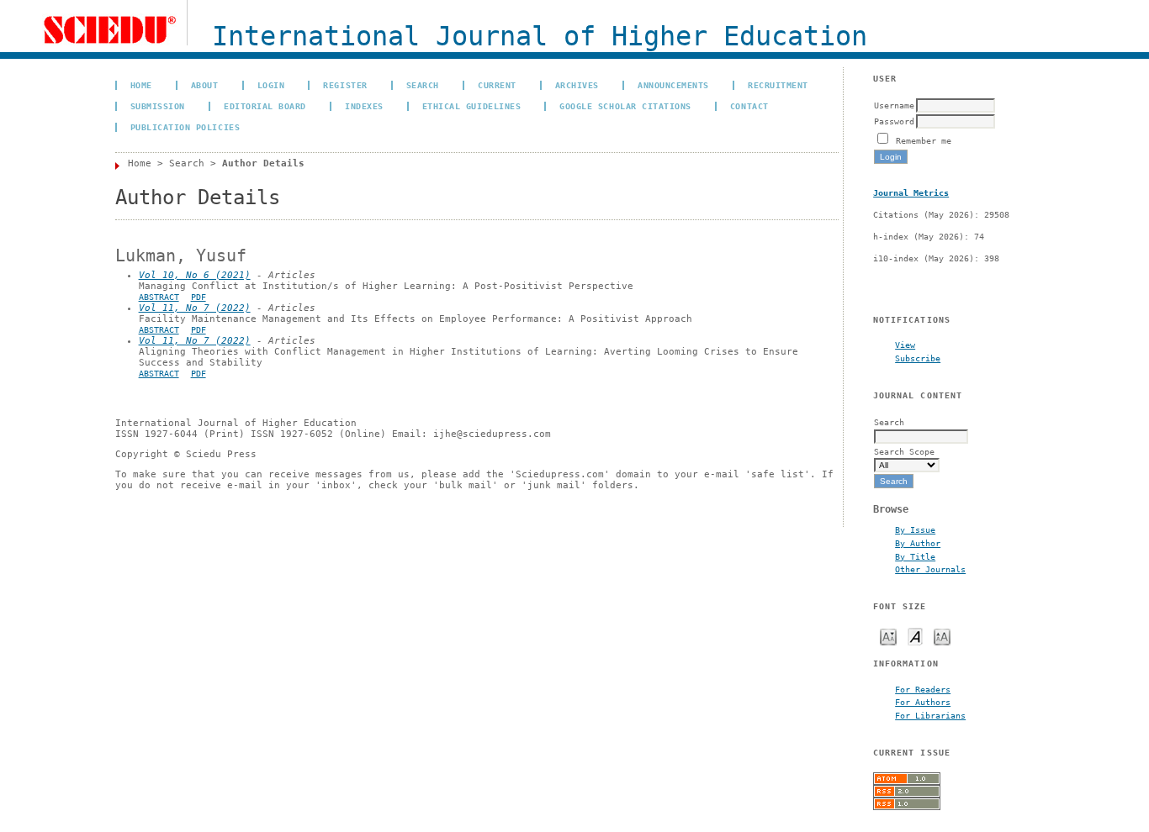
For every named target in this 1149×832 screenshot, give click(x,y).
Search (422, 85)
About (205, 85)
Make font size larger (942, 635)
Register (345, 85)
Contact (749, 106)
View (905, 345)
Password (894, 121)
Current (497, 85)
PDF (198, 297)
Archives (577, 85)
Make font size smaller (888, 635)
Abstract (159, 297)
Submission (157, 106)
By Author (917, 543)
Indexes (364, 106)
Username (894, 105)
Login (271, 85)
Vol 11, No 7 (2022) (195, 308)
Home (141, 85)
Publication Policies (185, 127)
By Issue (915, 529)
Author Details (263, 163)
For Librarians (930, 715)
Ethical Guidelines (471, 106)
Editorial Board (265, 106)
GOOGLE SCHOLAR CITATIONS (625, 106)
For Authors (922, 702)
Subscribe (917, 358)
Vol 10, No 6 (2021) (195, 275)
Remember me (923, 140)
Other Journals (930, 569)
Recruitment (778, 85)
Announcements (673, 85)
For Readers (922, 689)
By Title (915, 556)
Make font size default (915, 635)
